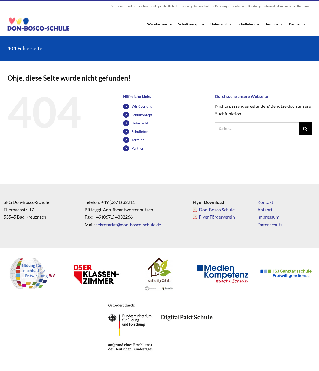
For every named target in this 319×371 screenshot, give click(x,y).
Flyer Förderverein (217, 217)
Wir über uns (142, 106)
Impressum (268, 217)
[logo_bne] (32, 258)
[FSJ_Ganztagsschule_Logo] (286, 271)
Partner (138, 148)
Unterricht (140, 123)
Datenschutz (269, 224)
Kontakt (265, 202)
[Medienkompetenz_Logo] (222, 267)
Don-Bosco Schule (217, 209)
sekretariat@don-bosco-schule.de (128, 224)
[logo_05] (96, 258)
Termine (138, 140)
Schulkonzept (142, 115)
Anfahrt (265, 209)
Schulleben (140, 131)
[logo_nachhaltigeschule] (159, 258)
